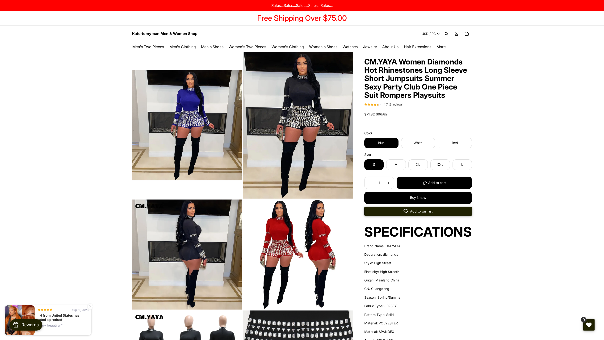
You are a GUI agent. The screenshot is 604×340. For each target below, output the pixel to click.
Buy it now (418, 198)
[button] (383, 105)
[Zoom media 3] (187, 255)
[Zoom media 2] (298, 125)
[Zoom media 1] (187, 125)
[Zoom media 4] (298, 255)
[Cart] (466, 34)
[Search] (446, 34)
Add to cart (437, 183)
